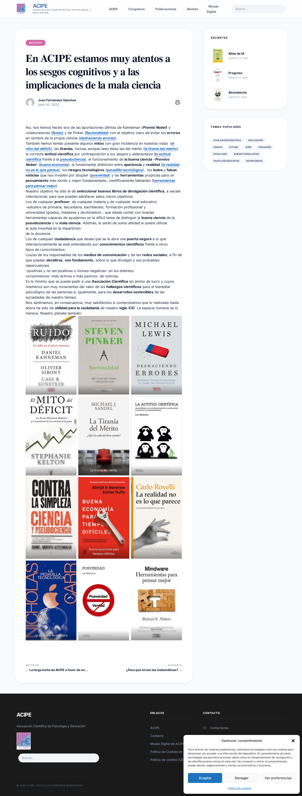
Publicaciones (165, 9)
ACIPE (113, 9)
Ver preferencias (278, 778)
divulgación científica (227, 140)
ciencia (217, 147)
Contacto (157, 736)
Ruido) (57, 132)
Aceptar (205, 778)
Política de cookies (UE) (167, 759)
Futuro (233, 147)
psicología (220, 154)
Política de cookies (239, 788)
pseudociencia (72, 159)
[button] (293, 740)
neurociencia (254, 160)
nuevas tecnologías (246, 154)
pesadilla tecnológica (125, 170)
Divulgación (255, 140)
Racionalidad (96, 132)
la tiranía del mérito (161, 148)
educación (264, 147)
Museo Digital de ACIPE (167, 744)
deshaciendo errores (97, 138)
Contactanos (219, 728)
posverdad (100, 175)
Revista (192, 9)
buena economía (54, 164)
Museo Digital (213, 8)
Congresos (136, 9)
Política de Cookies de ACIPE (171, 752)
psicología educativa (226, 160)
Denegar (241, 778)
